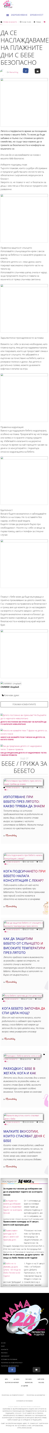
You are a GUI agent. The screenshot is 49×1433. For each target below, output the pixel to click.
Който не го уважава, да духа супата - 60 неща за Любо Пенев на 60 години (23, 1256)
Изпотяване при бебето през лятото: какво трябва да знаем (24, 801)
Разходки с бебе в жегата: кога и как (19, 1070)
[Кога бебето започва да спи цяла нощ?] (22, 995)
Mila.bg (41, 1382)
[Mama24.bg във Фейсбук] (12, 1369)
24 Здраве (24, 1386)
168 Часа (28, 1379)
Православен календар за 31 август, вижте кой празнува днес (21, 1223)
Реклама (4, 1353)
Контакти (4, 1349)
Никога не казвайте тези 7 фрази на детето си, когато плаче (23, 738)
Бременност (36, 14)
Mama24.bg (13, 72)
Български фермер (12, 1382)
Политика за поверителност (12, 1363)
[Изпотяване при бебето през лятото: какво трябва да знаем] (23, 784)
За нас (3, 1343)
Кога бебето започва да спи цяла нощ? (23, 1010)
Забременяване (19, 14)
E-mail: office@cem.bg (35, 1426)
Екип (3, 1346)
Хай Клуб (41, 1379)
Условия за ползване (9, 1359)
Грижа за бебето (10, 22)
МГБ (6, 1379)
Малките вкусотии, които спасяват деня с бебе (24, 1136)
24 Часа (16, 1379)
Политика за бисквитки (10, 1366)
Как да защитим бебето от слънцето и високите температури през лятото (24, 945)
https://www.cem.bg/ (24, 1428)
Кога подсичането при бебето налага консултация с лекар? (24, 876)
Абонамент (5, 1356)
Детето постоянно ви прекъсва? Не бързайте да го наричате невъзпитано (23, 723)
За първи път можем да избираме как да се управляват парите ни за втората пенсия (22, 1191)
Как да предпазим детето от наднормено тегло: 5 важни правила (24, 754)
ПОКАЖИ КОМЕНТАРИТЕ (24, 704)
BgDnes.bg (29, 1382)
